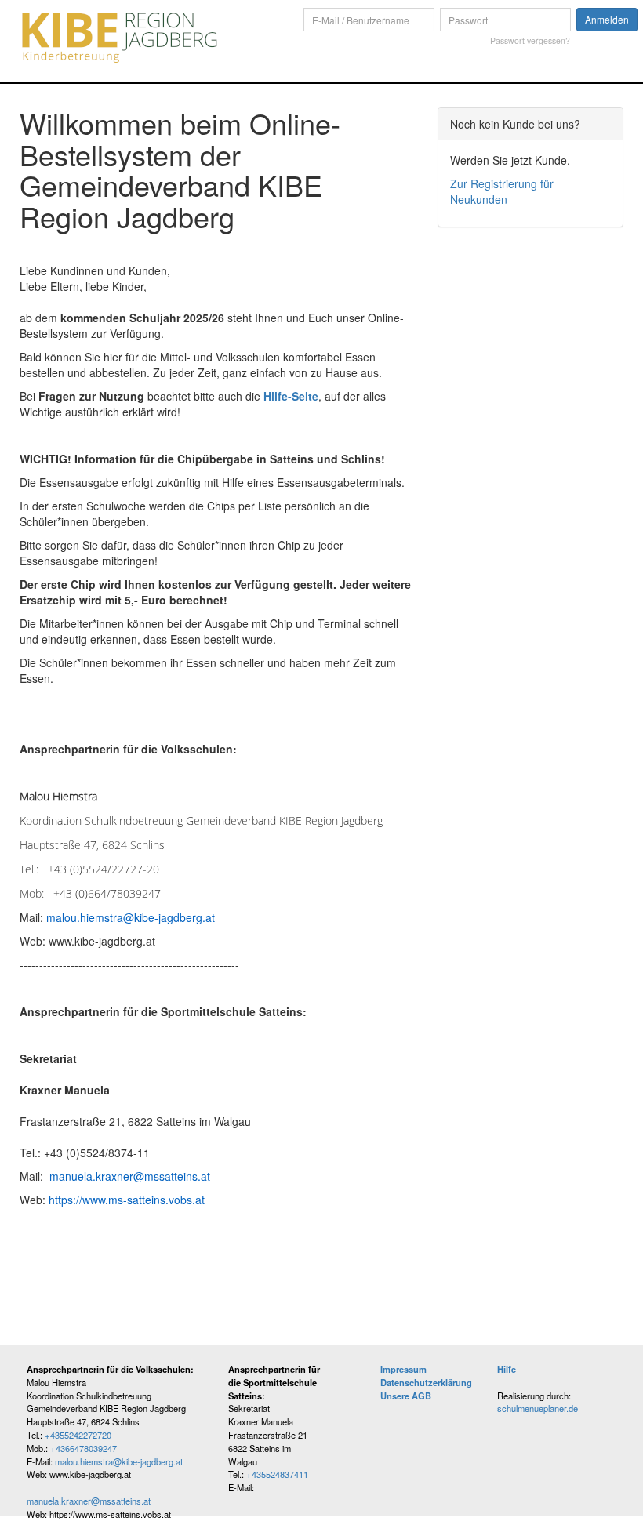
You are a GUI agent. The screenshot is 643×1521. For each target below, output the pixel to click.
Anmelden (607, 19)
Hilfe (506, 1369)
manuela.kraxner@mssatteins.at (89, 1500)
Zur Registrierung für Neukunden (502, 191)
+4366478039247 (83, 1448)
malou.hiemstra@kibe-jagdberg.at (119, 1461)
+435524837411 (277, 1474)
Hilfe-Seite (290, 396)
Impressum (403, 1369)
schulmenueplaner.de (537, 1408)
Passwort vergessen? (530, 40)
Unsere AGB (405, 1395)
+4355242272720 (78, 1434)
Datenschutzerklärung (426, 1382)
